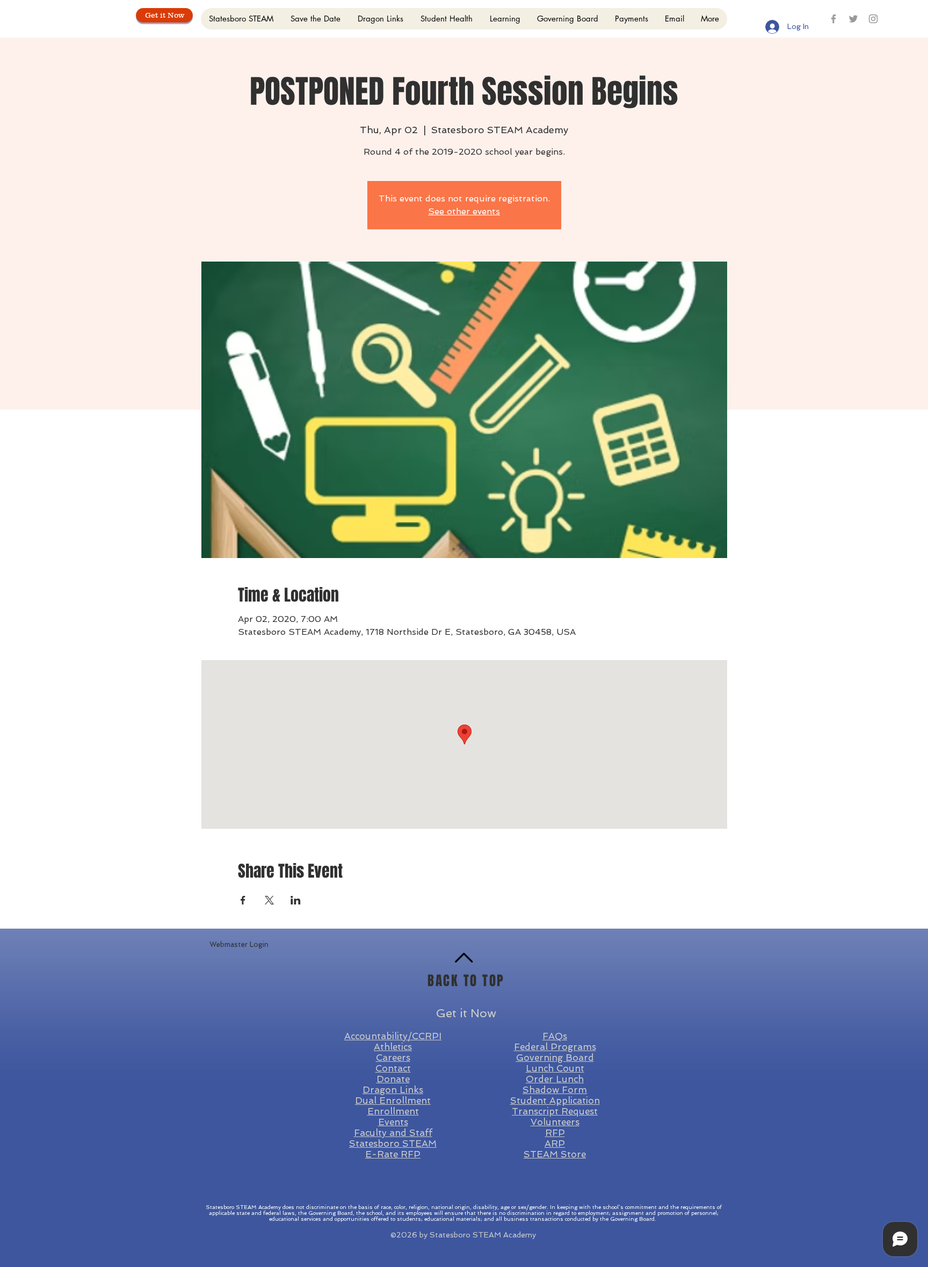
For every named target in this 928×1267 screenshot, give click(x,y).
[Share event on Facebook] (243, 900)
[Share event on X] (269, 900)
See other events (464, 211)
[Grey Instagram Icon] (873, 19)
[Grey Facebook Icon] (833, 19)
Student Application (555, 1100)
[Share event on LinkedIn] (296, 900)
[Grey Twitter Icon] (853, 19)
